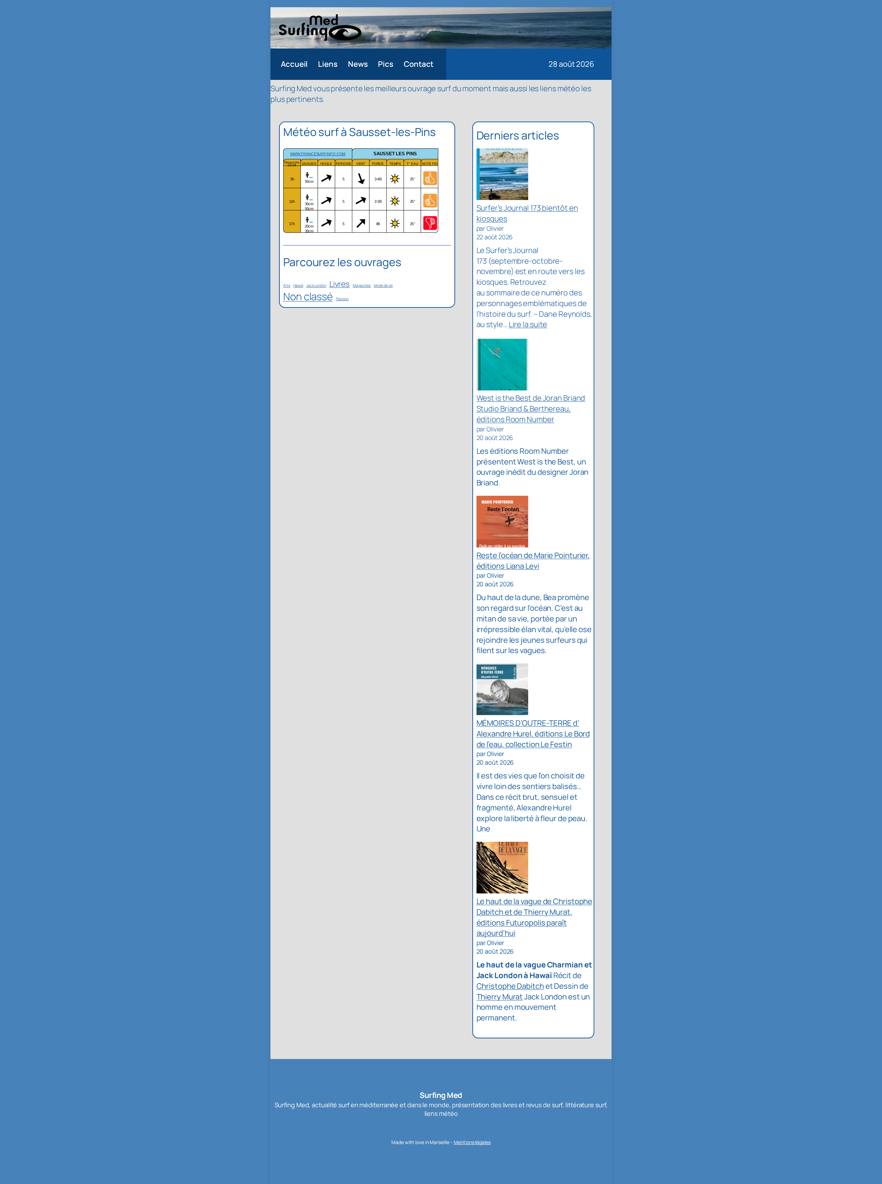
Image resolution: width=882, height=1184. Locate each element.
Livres (339, 284)
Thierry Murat (499, 997)
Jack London (316, 285)
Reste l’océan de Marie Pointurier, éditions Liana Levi (533, 560)
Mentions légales (472, 1142)
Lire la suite (528, 324)
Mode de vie (383, 285)
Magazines (362, 285)
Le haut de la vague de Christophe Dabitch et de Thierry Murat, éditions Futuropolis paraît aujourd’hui (534, 917)
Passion (342, 298)
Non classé (308, 296)
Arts (286, 285)
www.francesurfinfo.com (318, 154)
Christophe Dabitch (510, 986)
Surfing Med (441, 1095)
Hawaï (299, 285)
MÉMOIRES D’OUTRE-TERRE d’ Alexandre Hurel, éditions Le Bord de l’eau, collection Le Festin (533, 734)
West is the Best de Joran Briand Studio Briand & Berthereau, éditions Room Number (530, 409)
